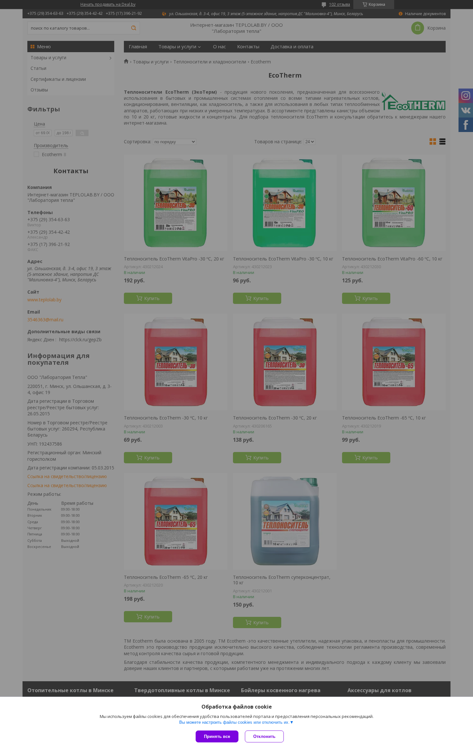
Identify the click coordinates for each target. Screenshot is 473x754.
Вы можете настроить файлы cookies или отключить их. (234, 722)
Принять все (217, 736)
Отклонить (264, 736)
